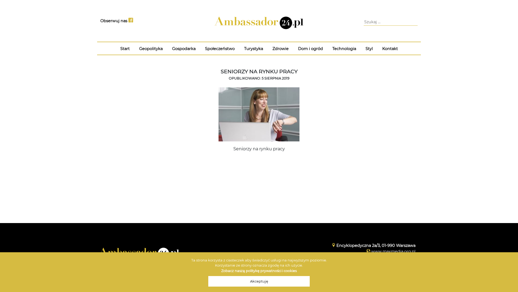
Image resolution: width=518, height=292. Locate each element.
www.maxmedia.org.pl (393, 251)
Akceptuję (259, 281)
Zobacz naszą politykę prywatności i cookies (259, 271)
